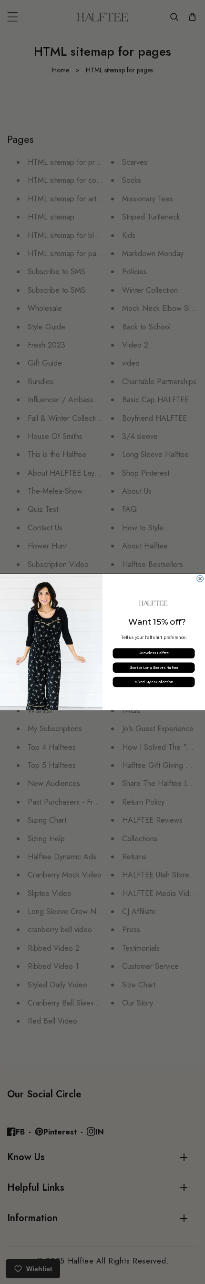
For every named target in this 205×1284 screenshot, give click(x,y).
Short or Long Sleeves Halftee (154, 667)
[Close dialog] (200, 579)
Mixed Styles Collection (153, 682)
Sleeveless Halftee (153, 653)
